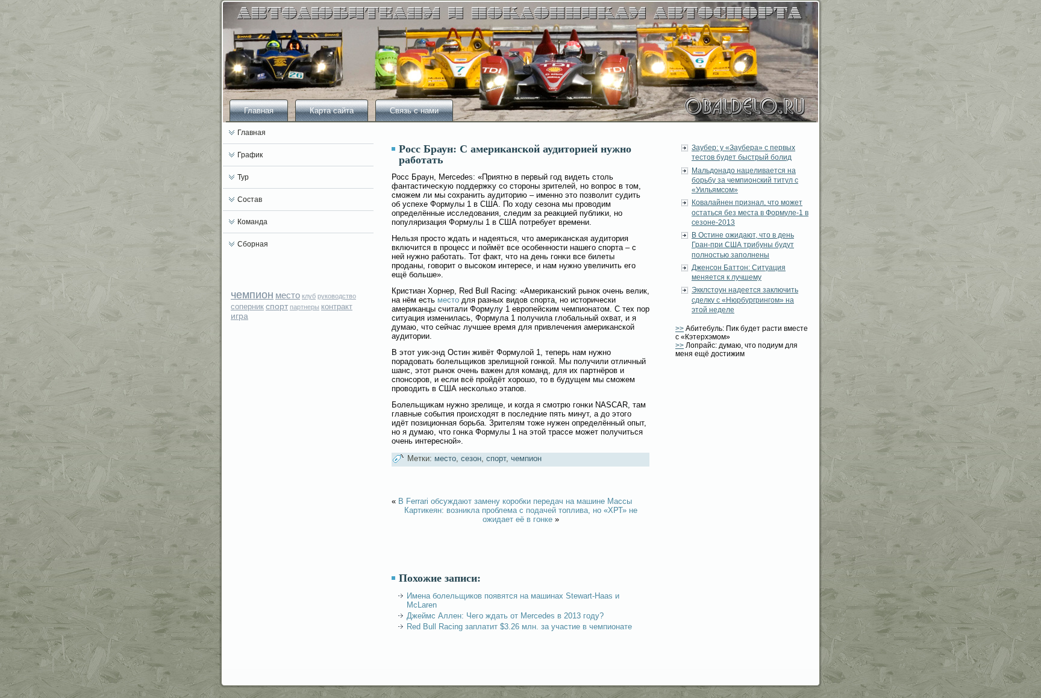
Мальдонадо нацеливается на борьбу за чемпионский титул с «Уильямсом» (745, 180)
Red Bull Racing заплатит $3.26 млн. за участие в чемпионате (519, 626)
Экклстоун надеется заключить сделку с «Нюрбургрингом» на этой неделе (745, 300)
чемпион (252, 295)
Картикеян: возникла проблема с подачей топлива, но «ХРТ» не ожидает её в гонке (520, 515)
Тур (243, 177)
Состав (249, 199)
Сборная (252, 244)
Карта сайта (332, 110)
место (287, 295)
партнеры (304, 306)
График (250, 155)
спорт (277, 306)
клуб (309, 296)
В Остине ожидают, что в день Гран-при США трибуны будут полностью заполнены (743, 245)
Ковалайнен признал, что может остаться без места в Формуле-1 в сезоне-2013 (750, 212)
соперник (247, 306)
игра (239, 316)
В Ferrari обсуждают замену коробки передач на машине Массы (515, 501)
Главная (259, 110)
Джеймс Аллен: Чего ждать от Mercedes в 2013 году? (505, 615)
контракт (336, 306)
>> (679, 328)
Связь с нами (414, 110)
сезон (471, 458)
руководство (336, 296)
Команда (252, 222)
